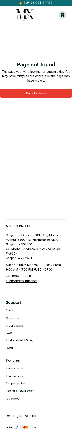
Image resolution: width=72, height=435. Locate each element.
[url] (21, 281)
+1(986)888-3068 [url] (18, 276)
